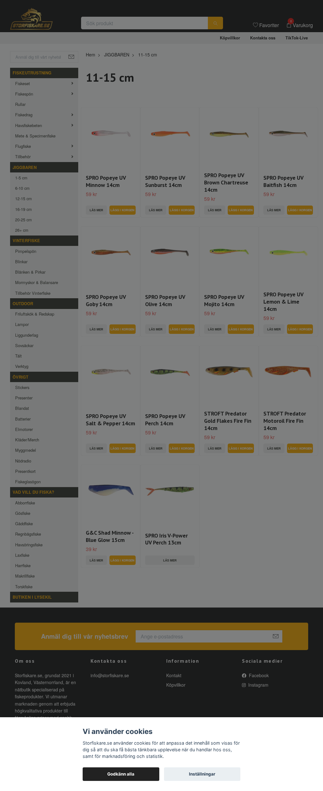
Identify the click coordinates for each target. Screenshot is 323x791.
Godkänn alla (120, 773)
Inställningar (202, 773)
